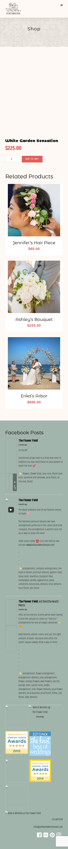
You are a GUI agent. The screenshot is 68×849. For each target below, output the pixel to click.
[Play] (11, 509)
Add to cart (32, 159)
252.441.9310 (57, 819)
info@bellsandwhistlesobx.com (48, 827)
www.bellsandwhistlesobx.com (40, 545)
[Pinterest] (52, 836)
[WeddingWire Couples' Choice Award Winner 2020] (23, 813)
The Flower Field (28, 440)
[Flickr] (45, 836)
